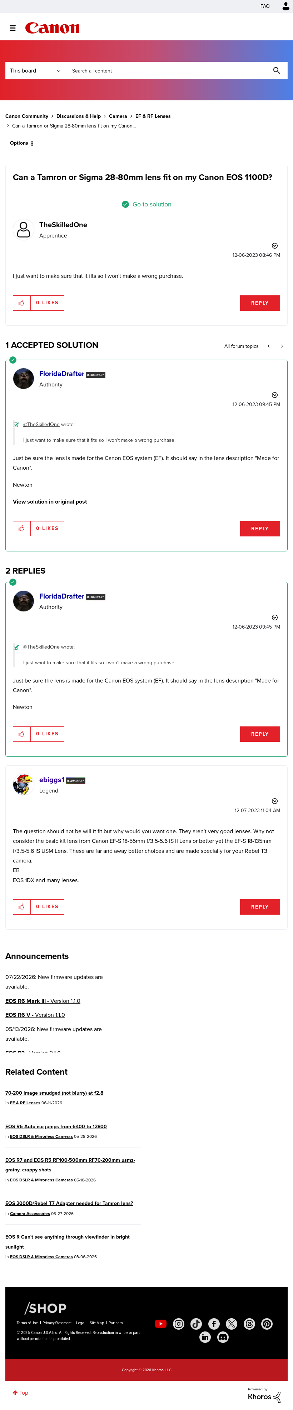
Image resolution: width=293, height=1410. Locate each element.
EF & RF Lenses (153, 116)
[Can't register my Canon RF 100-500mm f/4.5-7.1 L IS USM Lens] (269, 346)
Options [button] (19, 143)
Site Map (97, 1323)
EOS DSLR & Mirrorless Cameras (41, 1136)
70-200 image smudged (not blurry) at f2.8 (54, 1093)
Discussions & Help (78, 116)
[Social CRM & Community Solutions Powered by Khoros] (264, 1395)
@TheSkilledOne (41, 424)
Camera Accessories (30, 1213)
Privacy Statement (57, 1323)
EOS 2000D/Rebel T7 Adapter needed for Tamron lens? (69, 1203)
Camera (118, 116)
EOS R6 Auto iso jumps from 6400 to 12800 (56, 1126)
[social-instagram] (178, 1324)
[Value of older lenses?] (281, 346)
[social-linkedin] (205, 1337)
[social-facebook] (214, 1324)
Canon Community (52, 28)
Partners (116, 1323)
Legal (80, 1323)
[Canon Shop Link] (42, 1307)
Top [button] (23, 1393)
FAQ (265, 6)
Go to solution (152, 204)
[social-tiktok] (196, 1324)
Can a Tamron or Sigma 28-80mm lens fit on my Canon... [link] (74, 126)
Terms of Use (27, 1323)
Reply (260, 303)
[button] (22, 303)
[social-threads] (249, 1324)
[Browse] (16, 28)
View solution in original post (50, 502)
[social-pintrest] (267, 1324)
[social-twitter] (231, 1324)
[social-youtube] (161, 1324)
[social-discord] (223, 1337)
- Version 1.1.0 (42, 1001)
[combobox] (176, 70)
